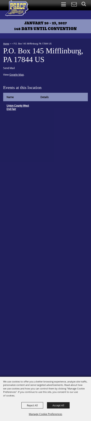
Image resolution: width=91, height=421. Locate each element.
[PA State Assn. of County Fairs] (17, 8)
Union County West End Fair (18, 107)
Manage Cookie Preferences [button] (45, 414)
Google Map (16, 74)
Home (6, 43)
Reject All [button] (32, 405)
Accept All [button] (58, 405)
